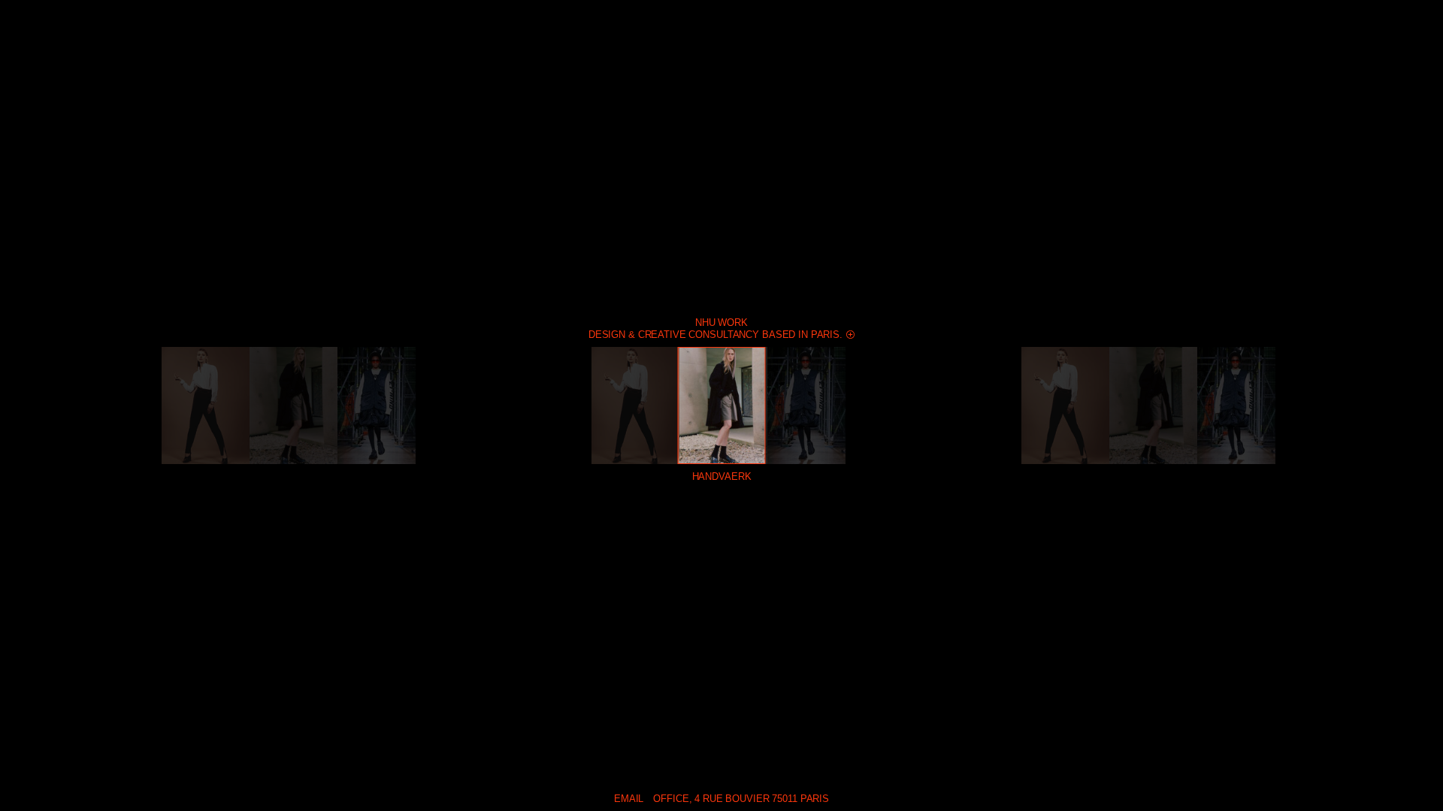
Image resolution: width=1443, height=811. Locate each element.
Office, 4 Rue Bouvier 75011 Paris (741, 798)
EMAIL (628, 798)
